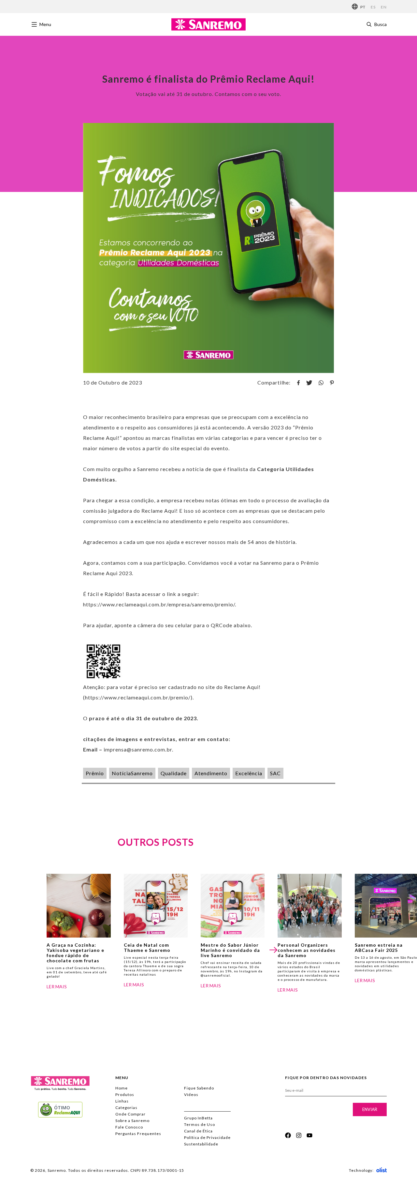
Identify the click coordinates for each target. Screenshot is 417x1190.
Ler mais (57, 986)
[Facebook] (288, 1135)
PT (363, 7)
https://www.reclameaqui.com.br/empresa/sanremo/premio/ (159, 604)
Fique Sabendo (199, 1088)
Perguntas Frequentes (138, 1133)
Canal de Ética (198, 1131)
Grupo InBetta (198, 1118)
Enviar (369, 1109)
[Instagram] (299, 1135)
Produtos (124, 1094)
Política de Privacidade (207, 1137)
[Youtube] (309, 1135)
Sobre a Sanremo (132, 1120)
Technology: (361, 1170)
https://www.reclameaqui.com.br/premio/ (138, 697)
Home (121, 1088)
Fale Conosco (129, 1127)
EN (384, 7)
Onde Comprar (130, 1114)
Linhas (122, 1101)
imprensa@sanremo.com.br (138, 749)
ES (373, 7)
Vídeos (191, 1094)
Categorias (126, 1107)
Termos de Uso (199, 1124)
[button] (273, 950)
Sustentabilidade (201, 1144)
